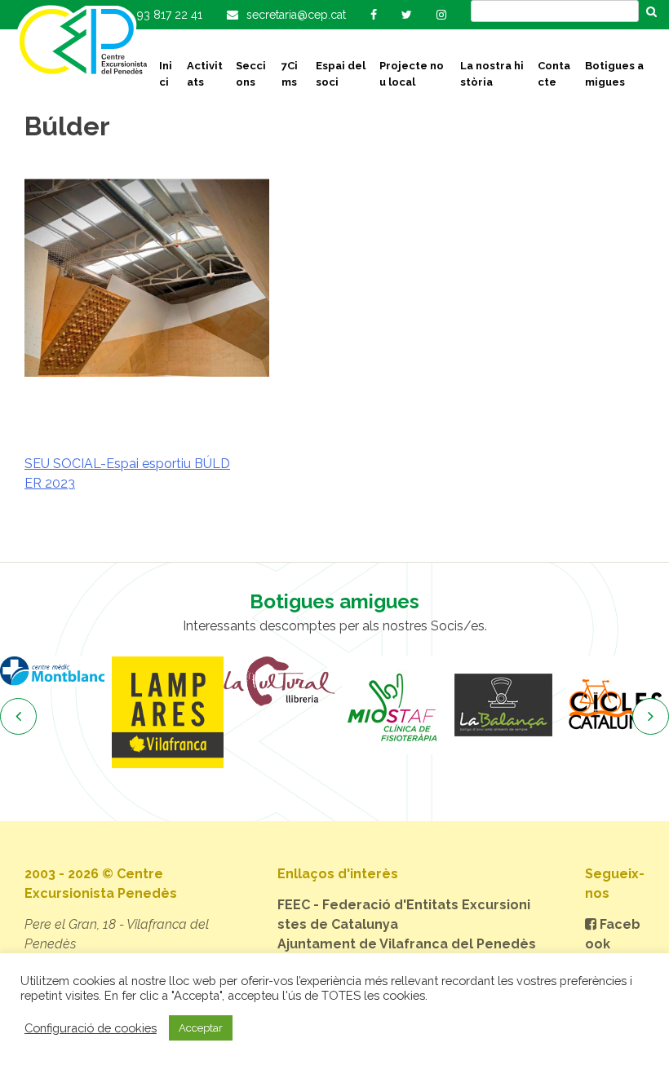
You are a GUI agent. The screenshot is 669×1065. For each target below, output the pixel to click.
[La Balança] (503, 705)
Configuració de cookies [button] (90, 1028)
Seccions (251, 74)
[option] (56, 671)
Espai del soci (341, 74)
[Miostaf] (391, 705)
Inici (165, 74)
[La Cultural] (279, 681)
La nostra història (492, 74)
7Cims (289, 74)
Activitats (205, 74)
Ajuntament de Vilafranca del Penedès (406, 944)
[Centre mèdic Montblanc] (56, 671)
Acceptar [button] (201, 1028)
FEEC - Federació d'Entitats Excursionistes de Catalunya (403, 914)
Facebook (612, 934)
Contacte (554, 74)
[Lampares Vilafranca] (168, 712)
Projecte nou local (411, 74)
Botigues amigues (614, 74)
